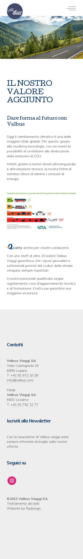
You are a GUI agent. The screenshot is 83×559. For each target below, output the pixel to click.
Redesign (33, 508)
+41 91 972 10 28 (24, 375)
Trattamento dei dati (23, 503)
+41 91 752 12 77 (24, 404)
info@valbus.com (20, 380)
